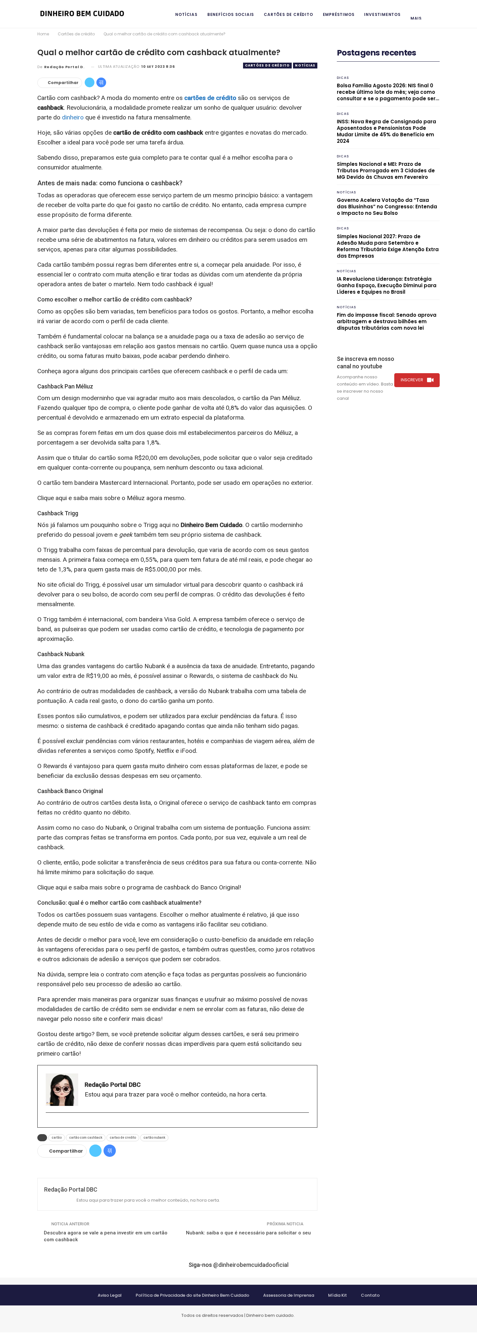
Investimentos (382, 14)
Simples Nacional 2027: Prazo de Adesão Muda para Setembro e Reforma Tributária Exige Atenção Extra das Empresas (388, 246)
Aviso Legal (110, 1295)
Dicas (343, 77)
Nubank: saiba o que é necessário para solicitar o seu (248, 1233)
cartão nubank (154, 1137)
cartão (57, 1137)
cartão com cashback (85, 1137)
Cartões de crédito (288, 14)
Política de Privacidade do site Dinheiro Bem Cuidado (192, 1295)
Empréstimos (339, 14)
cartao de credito (123, 1137)
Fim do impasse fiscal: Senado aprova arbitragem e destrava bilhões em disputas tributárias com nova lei (386, 321)
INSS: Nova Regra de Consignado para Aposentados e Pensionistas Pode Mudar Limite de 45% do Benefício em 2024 (386, 131)
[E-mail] (49, 1123)
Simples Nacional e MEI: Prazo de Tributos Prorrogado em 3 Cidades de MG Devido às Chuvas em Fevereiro (386, 170)
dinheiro (73, 117)
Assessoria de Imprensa (288, 1295)
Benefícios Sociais (230, 14)
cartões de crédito (210, 98)
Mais (416, 18)
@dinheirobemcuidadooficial (250, 1264)
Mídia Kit (337, 1295)
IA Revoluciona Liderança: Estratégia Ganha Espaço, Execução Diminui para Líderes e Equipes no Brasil (386, 285)
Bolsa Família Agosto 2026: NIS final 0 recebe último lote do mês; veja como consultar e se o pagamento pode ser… (388, 92)
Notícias (186, 14)
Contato (370, 1295)
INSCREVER (412, 380)
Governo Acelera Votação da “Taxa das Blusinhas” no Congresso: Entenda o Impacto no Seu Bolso (387, 206)
